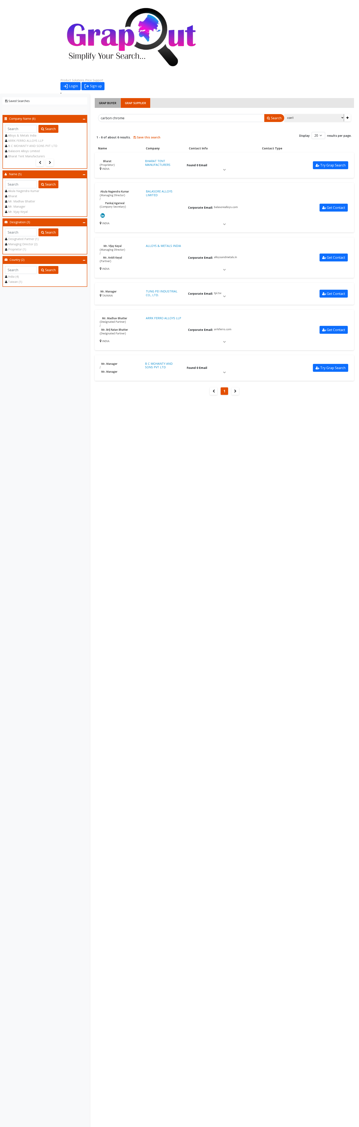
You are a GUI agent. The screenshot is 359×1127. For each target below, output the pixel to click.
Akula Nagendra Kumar (23, 191)
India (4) (13, 276)
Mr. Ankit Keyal (112, 257)
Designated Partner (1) (23, 239)
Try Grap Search (332, 165)
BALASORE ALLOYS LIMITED (159, 193)
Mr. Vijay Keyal (18, 212)
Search (50, 129)
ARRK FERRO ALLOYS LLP (25, 141)
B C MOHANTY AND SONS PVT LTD (32, 146)
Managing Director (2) (23, 244)
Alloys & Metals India (22, 135)
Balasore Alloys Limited (24, 151)
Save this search (148, 137)
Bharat (12, 196)
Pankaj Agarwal (114, 203)
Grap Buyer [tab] (107, 103)
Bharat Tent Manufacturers (26, 156)
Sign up (95, 86)
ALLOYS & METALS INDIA (163, 246)
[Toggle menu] (60, 93)
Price (88, 80)
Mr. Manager (16, 206)
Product (65, 80)
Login (73, 86)
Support (98, 80)
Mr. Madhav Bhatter (21, 201)
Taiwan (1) (15, 282)
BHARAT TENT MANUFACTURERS (157, 162)
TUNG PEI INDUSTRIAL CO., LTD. (161, 293)
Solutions (78, 80)
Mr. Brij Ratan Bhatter (114, 330)
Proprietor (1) (17, 249)
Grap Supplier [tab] (135, 103)
